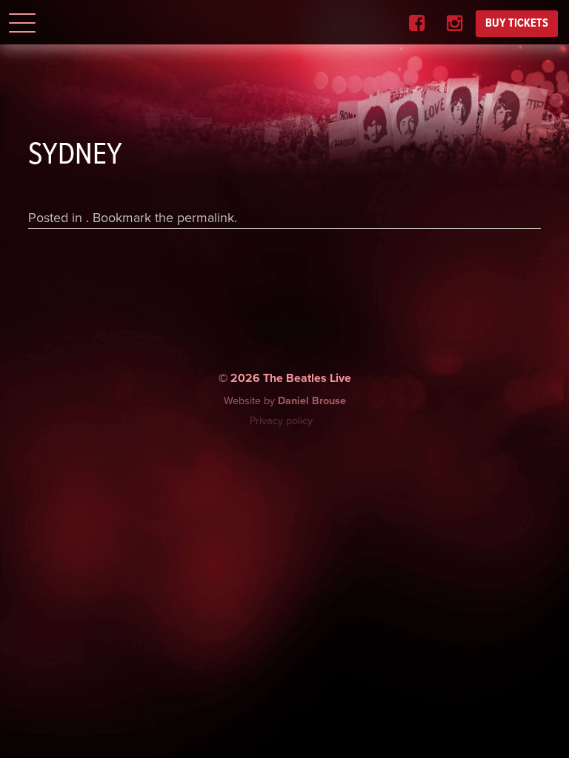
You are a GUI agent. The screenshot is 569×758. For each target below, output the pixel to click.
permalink (205, 217)
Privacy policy (281, 421)
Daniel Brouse (312, 401)
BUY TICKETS (516, 23)
